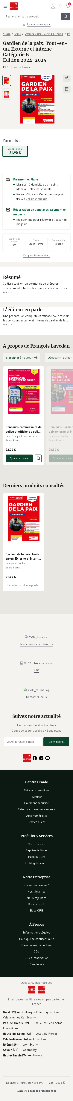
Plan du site (36, 964)
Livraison (36, 797)
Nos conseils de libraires (36, 644)
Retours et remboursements (36, 809)
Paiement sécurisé (36, 803)
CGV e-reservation (36, 958)
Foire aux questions (36, 790)
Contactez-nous (36, 697)
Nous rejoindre (36, 898)
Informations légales (36, 932)
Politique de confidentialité (36, 939)
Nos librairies (36, 891)
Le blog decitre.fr (36, 863)
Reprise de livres (36, 850)
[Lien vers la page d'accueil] (14, 6)
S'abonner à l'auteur (19, 357)
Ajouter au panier (19, 458)
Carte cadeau (36, 844)
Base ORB (36, 910)
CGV (36, 951)
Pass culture (36, 857)
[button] (36, 285)
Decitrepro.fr (36, 904)
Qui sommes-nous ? (37, 885)
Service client (36, 822)
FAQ (36, 670)
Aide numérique (36, 816)
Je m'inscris (56, 741)
